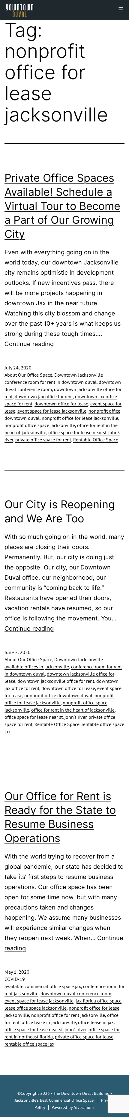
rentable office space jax (29, 1044)
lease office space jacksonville (35, 1008)
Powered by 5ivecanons (73, 1107)
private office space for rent (43, 440)
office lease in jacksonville (49, 1022)
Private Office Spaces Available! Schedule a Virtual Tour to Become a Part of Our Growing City (62, 205)
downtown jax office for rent (44, 396)
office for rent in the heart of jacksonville (73, 710)
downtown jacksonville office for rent (55, 681)
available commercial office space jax (42, 986)
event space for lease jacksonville (51, 411)
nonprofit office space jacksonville (39, 425)
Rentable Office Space (95, 440)
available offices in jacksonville (36, 667)
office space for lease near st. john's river (45, 717)
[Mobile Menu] (120, 9)
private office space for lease (84, 1037)
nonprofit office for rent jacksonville (68, 1015)
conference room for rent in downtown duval (50, 382)
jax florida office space (99, 1001)
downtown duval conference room (75, 993)
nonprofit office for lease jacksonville (80, 418)
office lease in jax (96, 1022)
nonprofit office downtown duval (58, 695)
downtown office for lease (61, 404)
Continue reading (29, 344)
